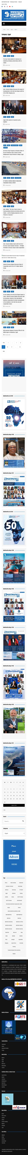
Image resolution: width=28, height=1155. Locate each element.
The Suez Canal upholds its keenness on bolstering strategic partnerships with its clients (12, 61)
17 (4, 795)
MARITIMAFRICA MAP (5, 2)
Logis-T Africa (4, 4)
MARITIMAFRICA (9, 914)
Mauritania (4, 1065)
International (19, 900)
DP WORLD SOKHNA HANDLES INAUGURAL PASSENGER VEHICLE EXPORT (12, 182)
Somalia (3, 1139)
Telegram (20, 2)
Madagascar (4, 1081)
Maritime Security (8, 929)
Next (4, 351)
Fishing (21, 893)
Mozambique (4, 1085)
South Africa (13, 943)
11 (11, 347)
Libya (3, 1061)
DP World (21, 890)
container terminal (9, 886)
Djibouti (3, 1135)
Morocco (14, 932)
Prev (4, 342)
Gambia (6, 897)
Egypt (8, 56)
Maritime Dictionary (9, 922)
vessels (14, 953)
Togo (3, 1127)
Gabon (3, 1046)
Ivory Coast (4, 1115)
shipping (6, 943)
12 (10, 792)
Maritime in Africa (19, 922)
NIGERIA (13, 936)
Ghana (13, 897)
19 (10, 795)
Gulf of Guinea (20, 897)
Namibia (3, 1087)
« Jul (4, 810)
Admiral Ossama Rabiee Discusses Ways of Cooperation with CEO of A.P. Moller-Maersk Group (13, 266)
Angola (3, 1077)
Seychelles (21, 939)
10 (7, 347)
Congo (3, 1050)
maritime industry (8, 925)
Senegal (12, 939)
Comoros (3, 1079)
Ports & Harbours (18, 177)
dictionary (14, 890)
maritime (8, 918)
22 (20, 795)
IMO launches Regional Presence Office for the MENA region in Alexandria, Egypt (13, 331)
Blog (5, 56)
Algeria (3, 1057)
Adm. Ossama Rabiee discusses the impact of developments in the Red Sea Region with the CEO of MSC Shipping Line (13, 91)
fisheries (13, 893)
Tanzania (3, 1143)
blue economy (13, 882)
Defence (6, 890)
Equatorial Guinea (5, 1048)
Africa (6, 882)
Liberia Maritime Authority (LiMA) (14, 911)
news (7, 936)
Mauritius (7, 932)
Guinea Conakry (5, 1121)
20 (13, 795)
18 (7, 795)
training (14, 946)
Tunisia (3, 1067)
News (12, 56)
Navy (22, 932)
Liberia (19, 907)
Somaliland (4, 1141)
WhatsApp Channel (13, 2)
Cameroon (21, 882)
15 (20, 792)
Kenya (8, 907)
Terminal (5, 147)
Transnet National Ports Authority (14, 950)
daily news (20, 886)
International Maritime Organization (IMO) (14, 904)
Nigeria (3, 1123)
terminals (21, 943)
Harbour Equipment (15, 145)
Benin (3, 1113)
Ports (6, 939)
